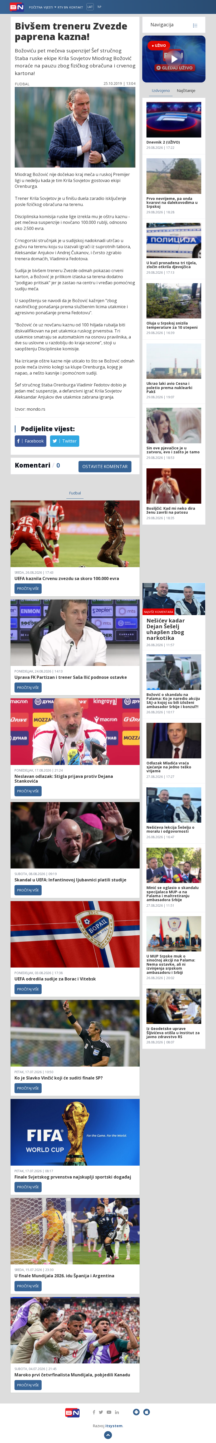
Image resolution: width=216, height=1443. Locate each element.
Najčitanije (186, 90)
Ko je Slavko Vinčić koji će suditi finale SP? (59, 1078)
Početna (35, 7)
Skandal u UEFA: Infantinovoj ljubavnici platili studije (70, 880)
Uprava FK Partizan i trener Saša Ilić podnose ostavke (70, 677)
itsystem (113, 1425)
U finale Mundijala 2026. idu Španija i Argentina (64, 1276)
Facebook (34, 441)
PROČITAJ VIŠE (28, 588)
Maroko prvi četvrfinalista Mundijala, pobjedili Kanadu (72, 1375)
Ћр (99, 7)
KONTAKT (76, 7)
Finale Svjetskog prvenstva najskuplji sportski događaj (73, 1177)
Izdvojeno (161, 90)
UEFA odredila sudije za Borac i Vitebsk (55, 979)
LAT (90, 7)
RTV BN (63, 7)
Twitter (69, 441)
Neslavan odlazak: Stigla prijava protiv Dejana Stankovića (63, 778)
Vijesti (49, 7)
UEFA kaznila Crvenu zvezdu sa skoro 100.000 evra (66, 578)
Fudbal (75, 492)
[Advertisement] (173, 553)
